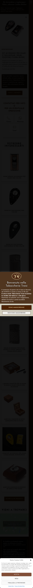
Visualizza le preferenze (16, 583)
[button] (30, 560)
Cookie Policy (11, 586)
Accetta (16, 574)
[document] (16, 294)
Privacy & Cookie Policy (20, 586)
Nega (16, 578)
